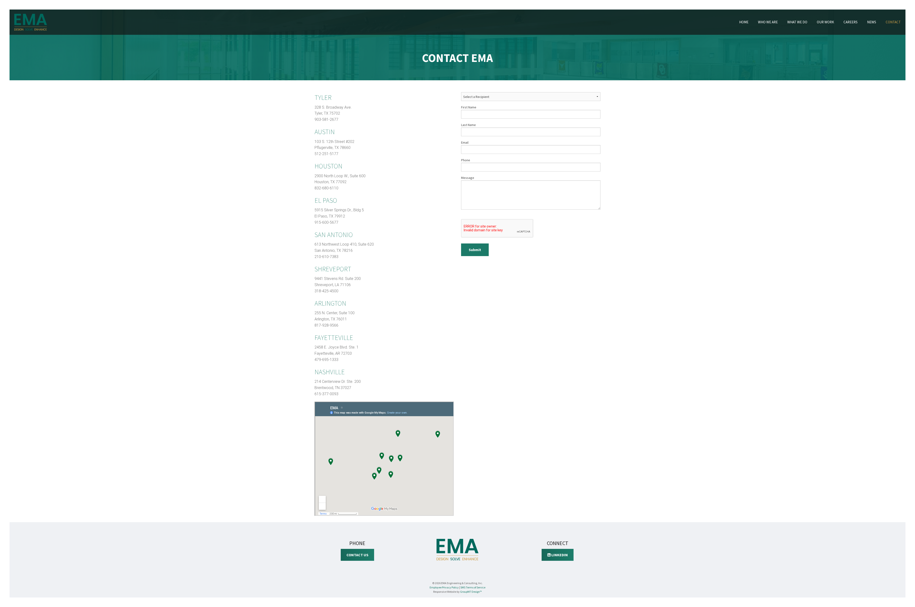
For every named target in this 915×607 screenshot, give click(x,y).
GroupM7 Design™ (471, 591)
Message (467, 178)
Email (464, 142)
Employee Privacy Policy (444, 587)
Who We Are (768, 22)
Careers (851, 22)
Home (743, 22)
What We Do (797, 22)
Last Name (468, 125)
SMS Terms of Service (472, 587)
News (871, 22)
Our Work (825, 22)
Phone (465, 160)
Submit (475, 249)
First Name (468, 107)
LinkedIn (559, 554)
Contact (893, 22)
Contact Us (357, 554)
